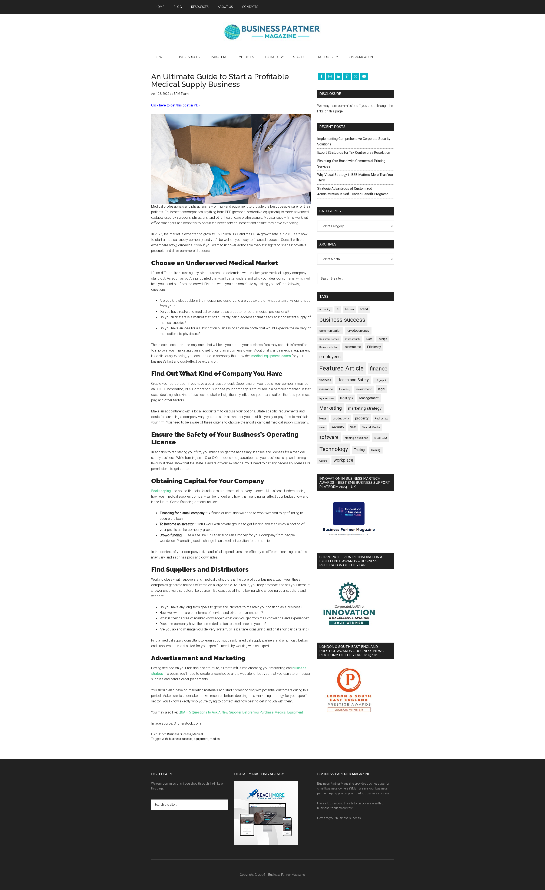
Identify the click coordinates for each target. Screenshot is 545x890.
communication (330, 331)
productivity (341, 418)
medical (215, 739)
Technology (333, 449)
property (362, 418)
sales (322, 427)
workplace (343, 460)
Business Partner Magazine (272, 31)
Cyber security (352, 339)
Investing (344, 389)
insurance (326, 389)
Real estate (381, 418)
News (323, 418)
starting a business (356, 437)
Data (369, 338)
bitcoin (349, 309)
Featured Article (341, 368)
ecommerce (352, 347)
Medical (197, 734)
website (323, 460)
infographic (381, 380)
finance (378, 368)
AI (338, 309)
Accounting (324, 309)
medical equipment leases (271, 356)
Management (369, 398)
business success (180, 739)
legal (381, 389)
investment (364, 389)
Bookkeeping (161, 491)
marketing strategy (365, 408)
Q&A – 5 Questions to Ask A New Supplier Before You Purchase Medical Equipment (241, 712)
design (383, 338)
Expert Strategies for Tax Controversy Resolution (354, 153)
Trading (359, 450)
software (328, 437)
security (337, 427)
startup (380, 437)
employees (330, 356)
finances (325, 380)
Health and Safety (353, 379)
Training (375, 450)
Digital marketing (328, 347)
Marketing (330, 408)
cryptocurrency (358, 331)
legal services (326, 398)
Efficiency (374, 347)
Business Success (179, 734)
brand (364, 309)
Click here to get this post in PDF (175, 105)
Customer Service (329, 339)
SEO (353, 427)
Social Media (371, 427)
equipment (201, 739)
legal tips (346, 398)
